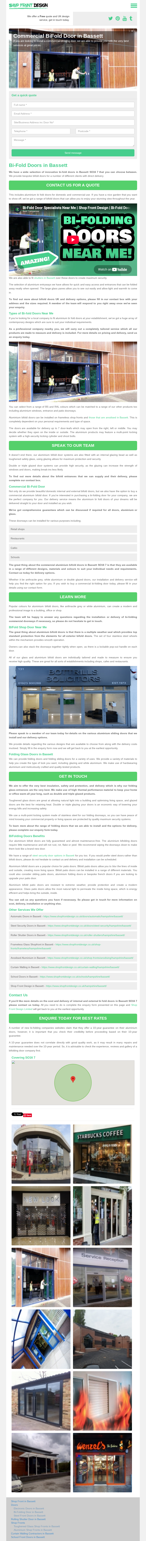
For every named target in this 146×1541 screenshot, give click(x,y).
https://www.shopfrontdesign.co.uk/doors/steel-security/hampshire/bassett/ (89, 925)
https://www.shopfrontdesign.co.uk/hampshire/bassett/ (76, 986)
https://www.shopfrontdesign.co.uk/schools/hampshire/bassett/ (75, 976)
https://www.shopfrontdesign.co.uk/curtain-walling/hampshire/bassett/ (80, 967)
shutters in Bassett (44, 277)
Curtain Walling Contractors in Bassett (32, 1533)
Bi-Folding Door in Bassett (28, 1512)
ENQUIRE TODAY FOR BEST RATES (73, 1018)
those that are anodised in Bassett (108, 417)
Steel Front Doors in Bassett (29, 1515)
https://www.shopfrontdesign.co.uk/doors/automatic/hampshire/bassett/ (83, 916)
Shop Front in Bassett (23, 1501)
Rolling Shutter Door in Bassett (28, 1519)
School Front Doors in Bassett (28, 1537)
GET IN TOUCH (73, 776)
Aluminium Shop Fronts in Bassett (33, 1529)
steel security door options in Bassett (53, 855)
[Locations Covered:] (10, 5)
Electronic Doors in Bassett (29, 1508)
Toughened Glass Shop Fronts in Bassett (37, 1526)
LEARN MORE (73, 597)
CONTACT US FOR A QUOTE (73, 185)
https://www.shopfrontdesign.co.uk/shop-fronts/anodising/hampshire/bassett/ (90, 957)
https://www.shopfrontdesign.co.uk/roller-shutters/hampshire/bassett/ (86, 935)
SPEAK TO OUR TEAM (73, 445)
